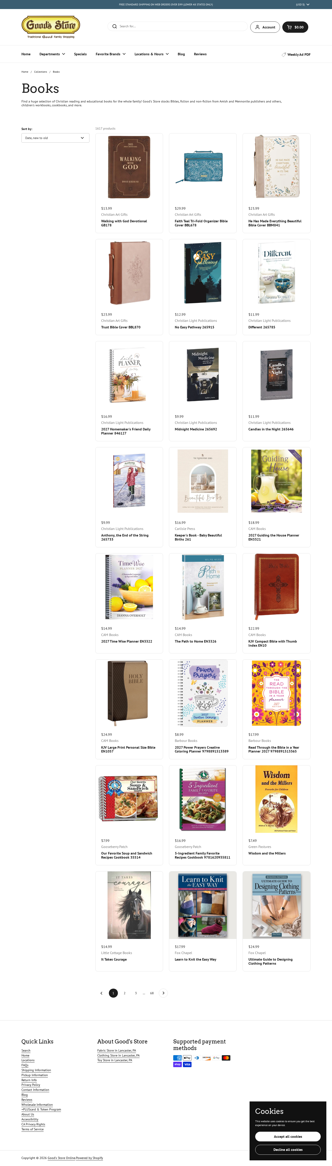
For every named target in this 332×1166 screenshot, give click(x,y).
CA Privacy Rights (33, 1124)
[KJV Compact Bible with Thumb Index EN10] (276, 587)
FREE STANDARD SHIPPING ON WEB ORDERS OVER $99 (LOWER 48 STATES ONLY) (166, 4)
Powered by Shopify (89, 1158)
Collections (40, 71)
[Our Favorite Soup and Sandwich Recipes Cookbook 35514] (129, 799)
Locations (28, 1060)
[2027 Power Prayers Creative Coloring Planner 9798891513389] (202, 693)
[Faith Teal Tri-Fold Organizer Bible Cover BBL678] (202, 167)
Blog (24, 1095)
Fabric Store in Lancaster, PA (116, 1050)
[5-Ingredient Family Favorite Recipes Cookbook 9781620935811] (202, 799)
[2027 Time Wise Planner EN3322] (129, 587)
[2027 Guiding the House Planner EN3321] (276, 481)
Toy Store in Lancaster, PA (114, 1060)
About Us (27, 1114)
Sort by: (26, 128)
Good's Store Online (61, 1158)
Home (24, 71)
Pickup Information (34, 1075)
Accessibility (29, 1119)
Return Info (29, 1080)
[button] (295, 27)
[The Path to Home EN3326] (202, 587)
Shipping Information (36, 1070)
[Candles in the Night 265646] (276, 375)
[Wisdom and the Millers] (276, 799)
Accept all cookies (288, 1136)
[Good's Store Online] (50, 27)
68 (153, 993)
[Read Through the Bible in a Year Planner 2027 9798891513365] (276, 693)
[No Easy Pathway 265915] (202, 273)
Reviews (26, 1100)
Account (268, 27)
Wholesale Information (37, 1105)
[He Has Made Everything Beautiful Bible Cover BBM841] (276, 167)
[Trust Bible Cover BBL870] (129, 273)
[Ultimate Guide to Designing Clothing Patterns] (276, 905)
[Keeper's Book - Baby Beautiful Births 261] (202, 481)
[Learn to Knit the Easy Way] (202, 905)
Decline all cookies (288, 1149)
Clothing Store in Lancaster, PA (118, 1055)
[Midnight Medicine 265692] (202, 375)
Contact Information (35, 1090)
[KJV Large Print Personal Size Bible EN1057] (129, 693)
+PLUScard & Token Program (41, 1109)
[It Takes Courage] (129, 905)
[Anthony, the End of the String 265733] (129, 481)
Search (25, 1050)
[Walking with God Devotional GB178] (129, 167)
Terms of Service (32, 1129)
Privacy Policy (30, 1085)
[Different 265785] (276, 273)
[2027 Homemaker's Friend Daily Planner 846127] (129, 375)
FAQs (24, 1065)
